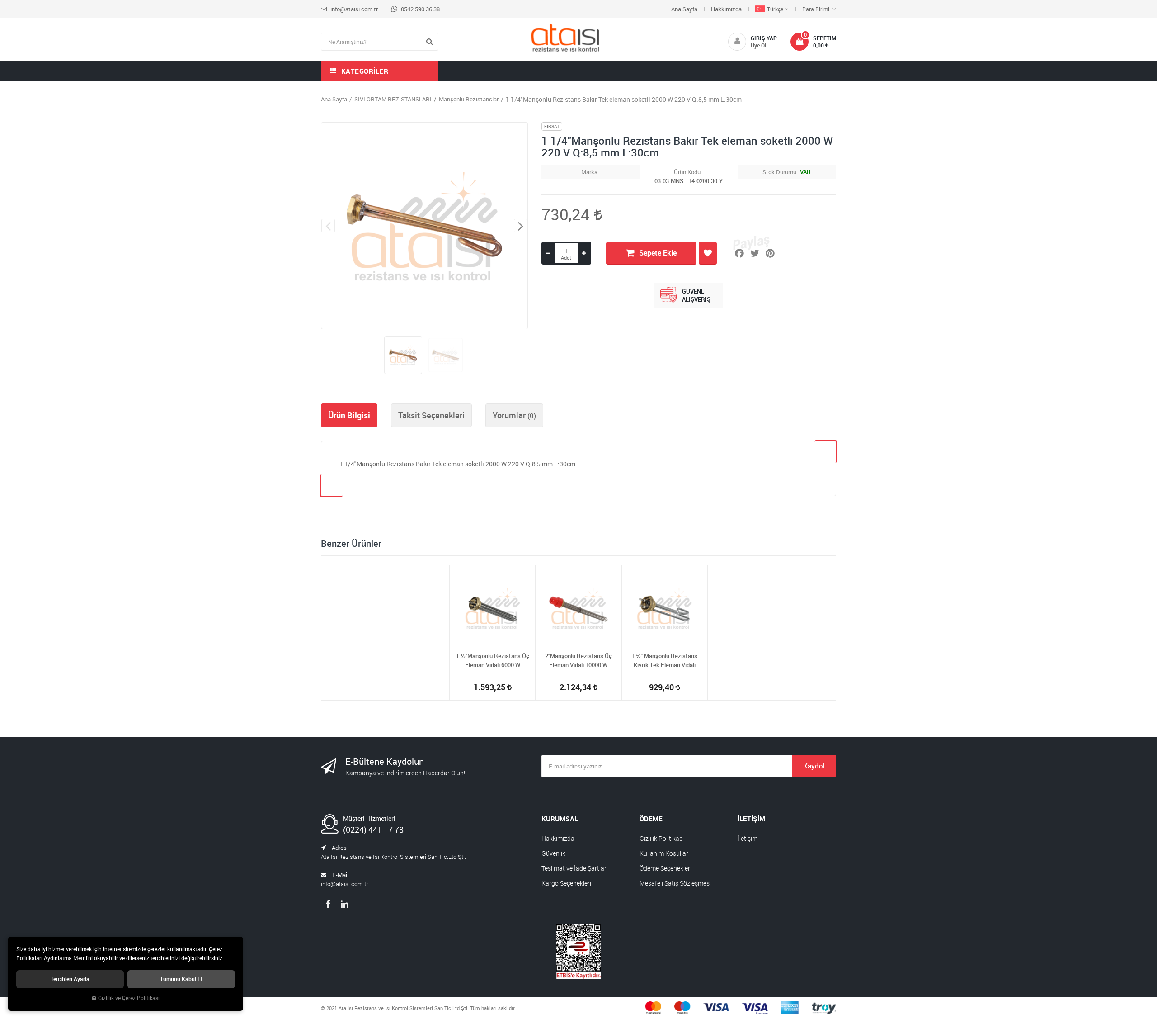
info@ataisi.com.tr (353, 9)
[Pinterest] (770, 253)
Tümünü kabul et (181, 979)
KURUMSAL (559, 818)
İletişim (747, 838)
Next (520, 225)
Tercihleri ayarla (70, 979)
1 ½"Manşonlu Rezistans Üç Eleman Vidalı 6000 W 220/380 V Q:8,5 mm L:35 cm (493, 660)
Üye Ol (758, 45)
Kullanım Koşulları (665, 853)
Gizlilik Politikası (662, 838)
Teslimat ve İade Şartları (574, 868)
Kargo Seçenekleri (566, 883)
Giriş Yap (764, 38)
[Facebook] (739, 253)
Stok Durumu (779, 172)
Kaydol (814, 765)
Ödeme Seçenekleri (665, 868)
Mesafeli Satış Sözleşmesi (675, 883)
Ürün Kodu (687, 172)
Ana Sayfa (684, 9)
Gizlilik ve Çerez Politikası (129, 998)
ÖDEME (651, 818)
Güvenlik (553, 853)
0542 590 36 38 (420, 9)
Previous (328, 225)
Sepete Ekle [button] (658, 253)
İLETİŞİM (751, 818)
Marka (589, 172)
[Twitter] (754, 253)
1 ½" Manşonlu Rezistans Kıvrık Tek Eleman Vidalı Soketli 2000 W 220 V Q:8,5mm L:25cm (664, 660)
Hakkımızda (726, 9)
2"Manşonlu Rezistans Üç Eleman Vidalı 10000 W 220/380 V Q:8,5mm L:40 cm (578, 660)
